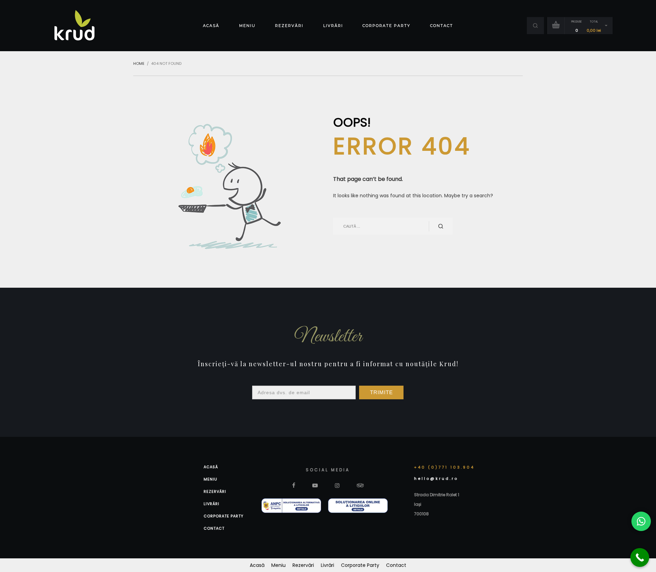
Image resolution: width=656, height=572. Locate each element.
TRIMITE (381, 392)
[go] (441, 226)
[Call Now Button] (639, 557)
